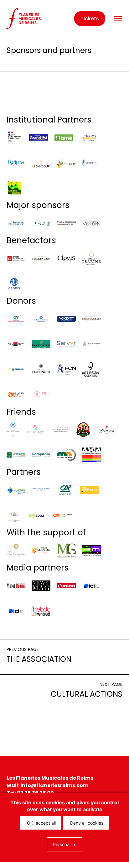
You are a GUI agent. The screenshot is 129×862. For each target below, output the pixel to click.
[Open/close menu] (118, 18)
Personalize (64, 844)
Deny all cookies (86, 823)
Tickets (89, 18)
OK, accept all (41, 823)
